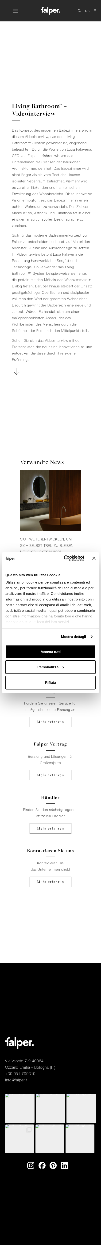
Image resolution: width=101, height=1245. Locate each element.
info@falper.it (16, 1080)
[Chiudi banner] (94, 558)
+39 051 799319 (20, 1073)
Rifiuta (50, 683)
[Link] (50, 523)
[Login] (95, 10)
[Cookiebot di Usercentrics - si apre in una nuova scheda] (64, 558)
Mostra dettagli (73, 637)
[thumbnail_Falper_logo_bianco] (50, 11)
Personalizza (47, 667)
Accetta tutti (51, 652)
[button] (15, 10)
